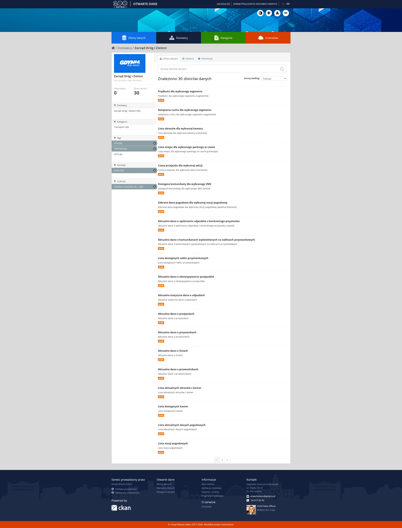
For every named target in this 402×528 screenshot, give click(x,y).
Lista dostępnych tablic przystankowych (183, 258)
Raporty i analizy (210, 491)
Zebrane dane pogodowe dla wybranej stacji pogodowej (192, 202)
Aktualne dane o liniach (173, 350)
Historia (189, 58)
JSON (161, 100)
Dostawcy (182, 38)
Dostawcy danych (166, 487)
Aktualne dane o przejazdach (176, 314)
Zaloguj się (223, 3)
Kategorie (226, 38)
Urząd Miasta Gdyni (121, 484)
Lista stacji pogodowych (173, 443)
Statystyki (207, 506)
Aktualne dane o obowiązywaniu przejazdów (186, 276)
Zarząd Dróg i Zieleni (150, 48)
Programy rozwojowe (212, 495)
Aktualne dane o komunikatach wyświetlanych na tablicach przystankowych (206, 239)
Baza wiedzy (208, 484)
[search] (282, 69)
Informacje (207, 58)
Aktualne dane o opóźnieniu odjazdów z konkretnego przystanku (199, 221)
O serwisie (271, 38)
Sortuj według (251, 78)
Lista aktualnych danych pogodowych (182, 425)
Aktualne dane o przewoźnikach (178, 369)
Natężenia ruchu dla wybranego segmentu (184, 110)
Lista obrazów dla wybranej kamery (180, 128)
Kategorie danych (166, 491)
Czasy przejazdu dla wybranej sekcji (180, 165)
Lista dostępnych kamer (173, 406)
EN (288, 3)
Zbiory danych (137, 38)
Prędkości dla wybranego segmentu (180, 91)
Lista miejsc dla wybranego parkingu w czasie (186, 147)
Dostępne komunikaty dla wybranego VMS (184, 184)
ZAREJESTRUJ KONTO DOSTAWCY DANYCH (255, 3)
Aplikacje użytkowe (211, 487)
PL (283, 3)
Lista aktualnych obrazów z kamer (179, 388)
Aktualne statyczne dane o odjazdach (181, 295)
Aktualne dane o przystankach (177, 332)
